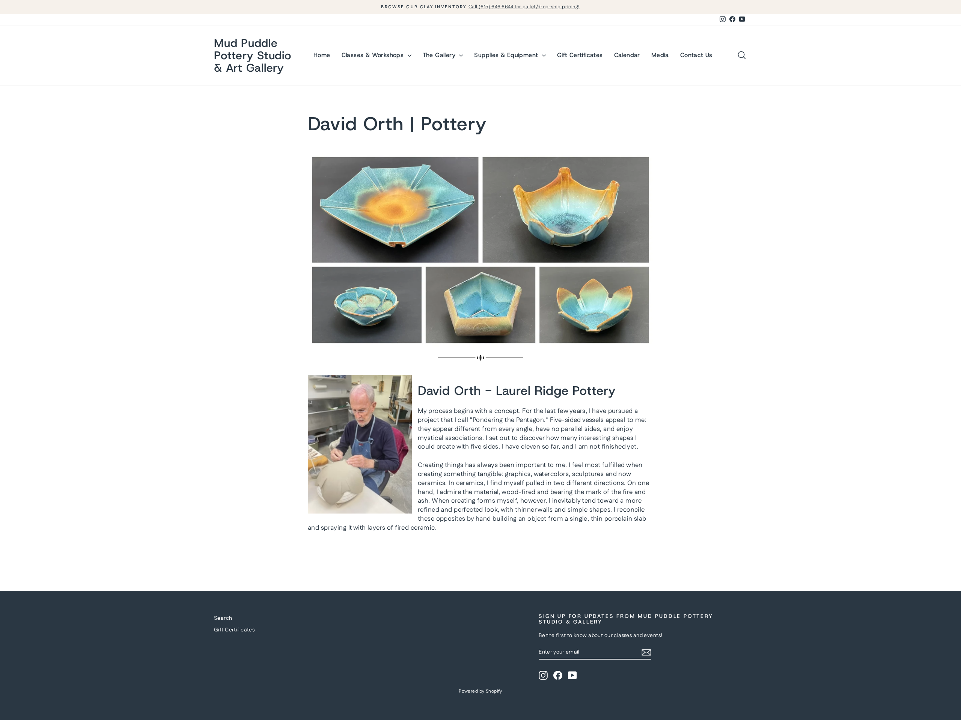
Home (321, 55)
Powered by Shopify (480, 691)
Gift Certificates (580, 55)
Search (223, 618)
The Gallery (440, 55)
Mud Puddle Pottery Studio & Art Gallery (252, 55)
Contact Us (696, 55)
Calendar (627, 55)
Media (660, 55)
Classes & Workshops (374, 55)
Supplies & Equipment (507, 55)
